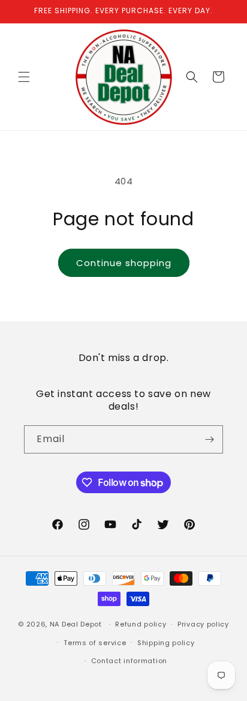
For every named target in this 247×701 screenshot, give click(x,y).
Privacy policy (203, 624)
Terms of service (95, 643)
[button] (24, 77)
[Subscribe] (209, 439)
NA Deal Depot (76, 624)
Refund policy (140, 624)
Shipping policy (166, 643)
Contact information (129, 661)
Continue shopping (123, 262)
